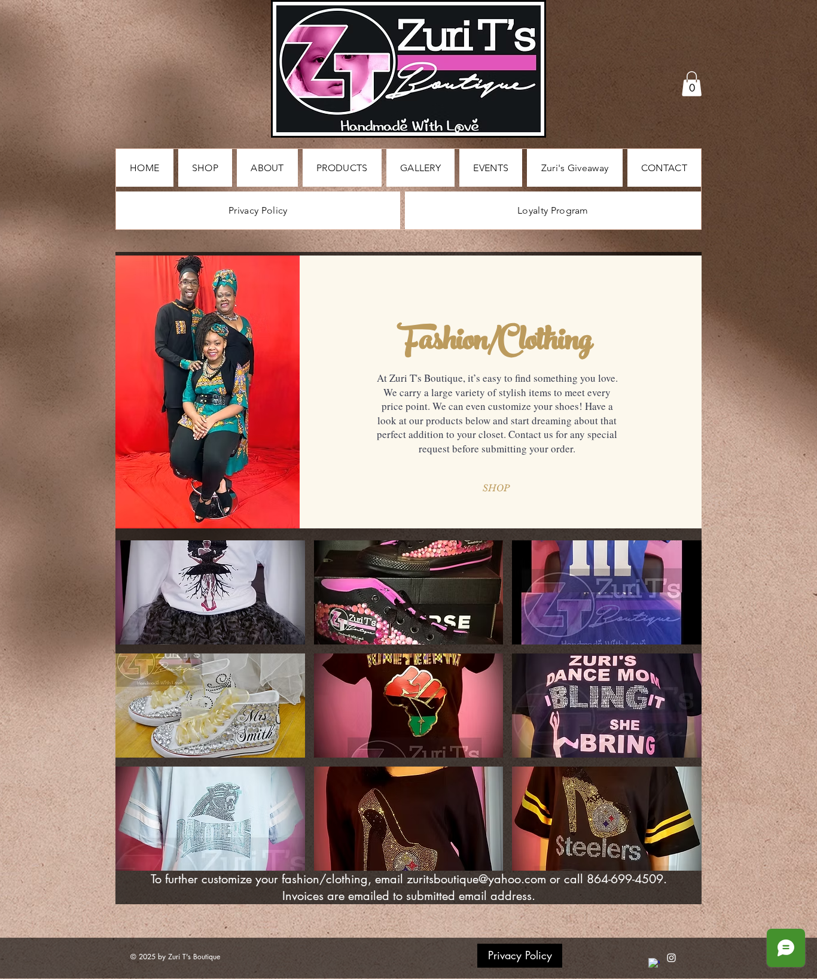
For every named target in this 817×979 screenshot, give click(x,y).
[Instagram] (671, 957)
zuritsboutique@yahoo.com (476, 879)
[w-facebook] (654, 963)
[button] (691, 83)
